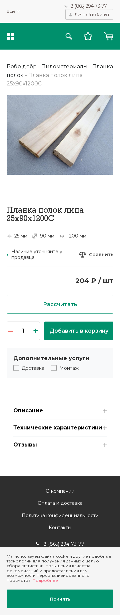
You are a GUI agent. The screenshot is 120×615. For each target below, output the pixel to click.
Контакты (60, 528)
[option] (60, 135)
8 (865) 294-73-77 (88, 6)
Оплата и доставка (60, 503)
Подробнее (45, 580)
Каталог (10, 36)
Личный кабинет (92, 14)
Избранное (88, 36)
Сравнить (101, 255)
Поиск (68, 36)
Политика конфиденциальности (60, 515)
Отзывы (25, 444)
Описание (28, 410)
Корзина (108, 36)
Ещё (11, 11)
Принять (60, 599)
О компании (60, 491)
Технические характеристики (57, 427)
